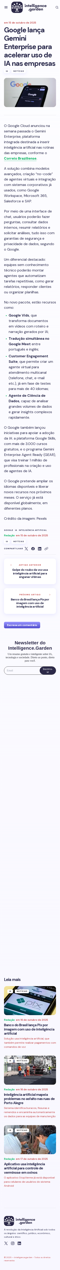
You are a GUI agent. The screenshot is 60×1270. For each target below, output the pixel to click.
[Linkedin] (19, 1243)
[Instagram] (12, 1243)
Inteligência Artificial (33, 530)
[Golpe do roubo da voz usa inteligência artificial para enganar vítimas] (30, 571)
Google (8, 530)
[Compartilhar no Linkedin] (39, 548)
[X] (6, 1243)
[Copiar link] (46, 548)
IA (7, 71)
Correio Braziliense (20, 158)
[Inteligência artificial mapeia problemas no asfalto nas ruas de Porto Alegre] (30, 1070)
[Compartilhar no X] (26, 548)
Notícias (18, 71)
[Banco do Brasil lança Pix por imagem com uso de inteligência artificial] (30, 601)
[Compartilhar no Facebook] (33, 548)
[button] (6, 7)
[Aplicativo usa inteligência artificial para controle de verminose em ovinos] (30, 1139)
